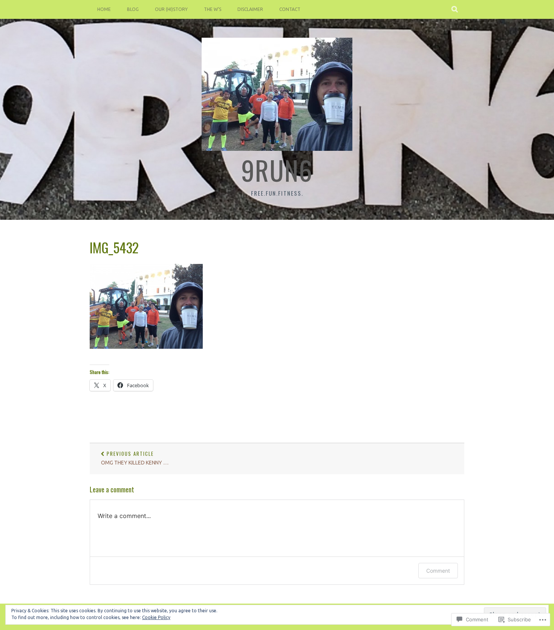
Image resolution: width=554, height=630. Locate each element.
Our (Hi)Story (171, 9)
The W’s (212, 9)
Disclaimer (250, 9)
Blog (133, 9)
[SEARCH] (455, 9)
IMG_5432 (114, 247)
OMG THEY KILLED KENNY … (134, 458)
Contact (289, 9)
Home (104, 9)
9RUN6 (277, 169)
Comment (438, 570)
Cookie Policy (156, 617)
